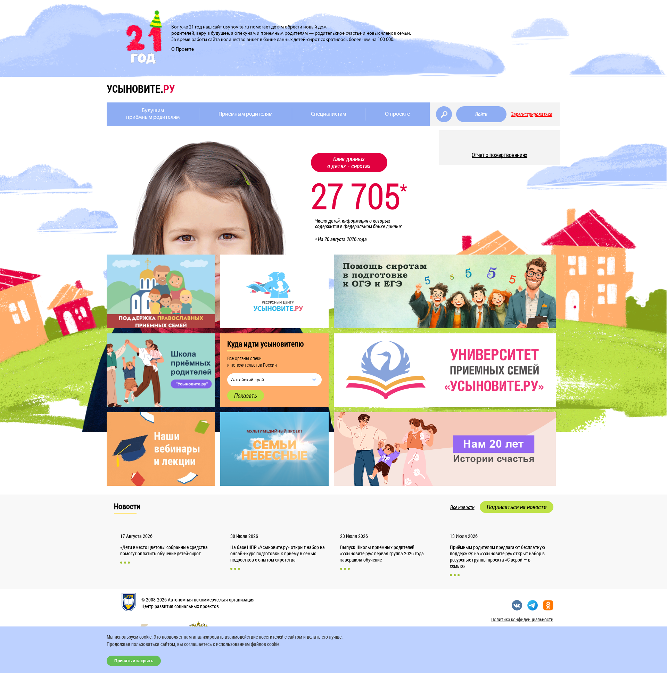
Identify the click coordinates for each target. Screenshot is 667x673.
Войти (481, 114)
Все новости (462, 507)
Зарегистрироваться (531, 114)
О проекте (397, 114)
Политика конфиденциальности (522, 619)
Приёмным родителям (245, 114)
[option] (445, 370)
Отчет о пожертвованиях (499, 154)
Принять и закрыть (133, 660)
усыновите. (141, 88)
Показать (245, 395)
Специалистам (328, 114)
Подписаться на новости (516, 507)
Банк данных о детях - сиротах (349, 162)
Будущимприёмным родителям (153, 114)
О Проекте (182, 49)
